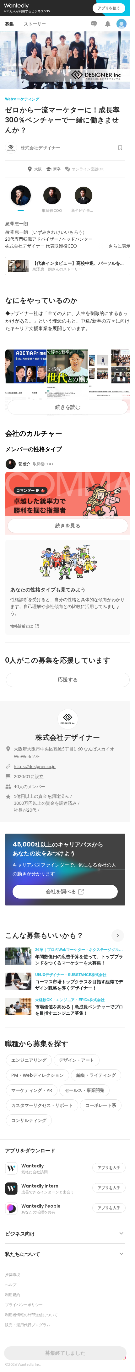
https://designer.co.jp (35, 766)
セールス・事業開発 (84, 1090)
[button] (67, 1150)
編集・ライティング (96, 1075)
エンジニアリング (28, 1060)
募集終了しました (65, 1353)
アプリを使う (109, 8)
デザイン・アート (76, 1060)
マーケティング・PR (31, 1090)
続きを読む (67, 407)
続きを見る (67, 525)
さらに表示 (120, 246)
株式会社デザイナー (67, 737)
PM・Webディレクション (37, 1075)
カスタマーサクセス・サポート (42, 1105)
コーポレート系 (100, 1105)
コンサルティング (28, 1120)
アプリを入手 (109, 1167)
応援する (68, 679)
